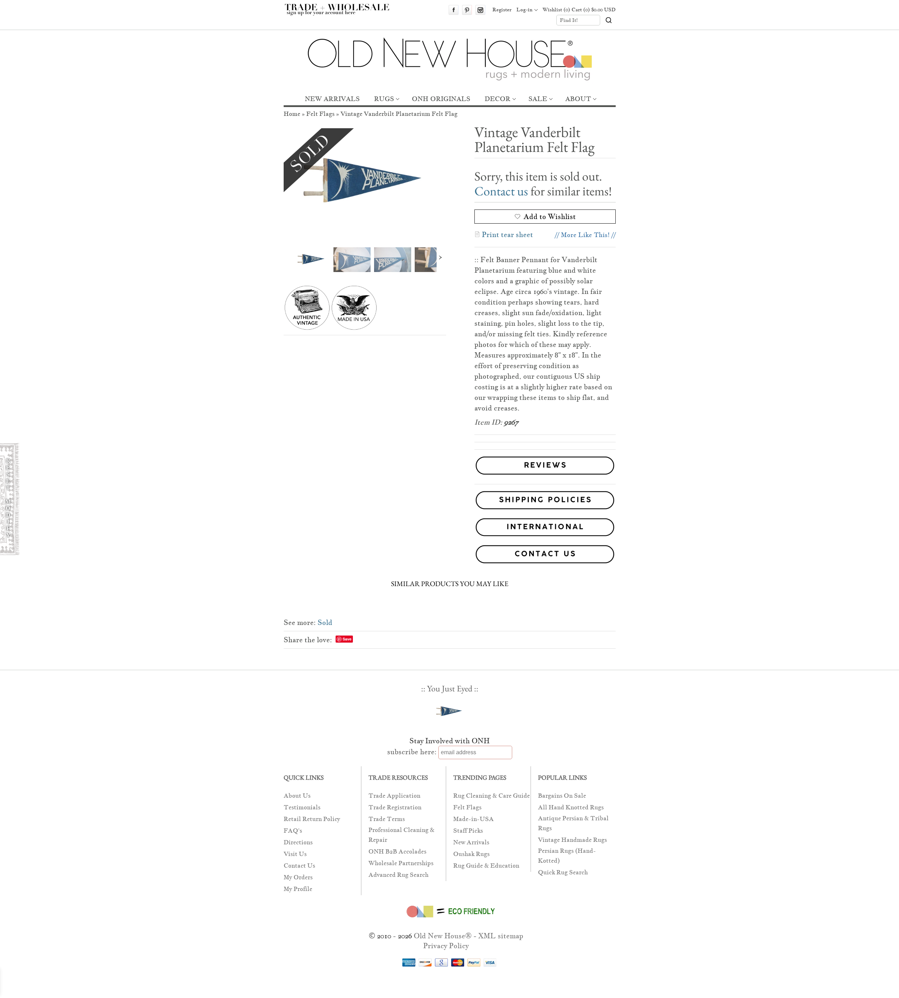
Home (292, 114)
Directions (298, 842)
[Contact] (450, 555)
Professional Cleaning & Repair (401, 835)
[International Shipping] (450, 528)
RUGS (384, 99)
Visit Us (295, 854)
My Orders (298, 877)
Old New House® (443, 935)
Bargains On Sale (562, 795)
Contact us (501, 191)
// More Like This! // (585, 235)
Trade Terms (386, 819)
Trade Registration (394, 807)
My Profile (298, 889)
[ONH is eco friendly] (449, 918)
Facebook (454, 10)
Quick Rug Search (563, 872)
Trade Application (394, 795)
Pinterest (467, 10)
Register (501, 9)
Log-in (524, 9)
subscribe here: (412, 751)
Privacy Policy (446, 945)
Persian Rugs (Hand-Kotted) (567, 855)
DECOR (497, 99)
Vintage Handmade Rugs (572, 840)
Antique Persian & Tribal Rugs (573, 823)
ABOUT (578, 99)
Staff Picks (468, 830)
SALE (537, 99)
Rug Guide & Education (486, 865)
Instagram (480, 10)
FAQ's (293, 830)
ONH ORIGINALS (441, 99)
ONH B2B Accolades (397, 851)
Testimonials (302, 807)
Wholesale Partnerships (400, 863)
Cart (594, 9)
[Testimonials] (545, 475)
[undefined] (365, 182)
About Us (297, 795)
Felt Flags (320, 114)
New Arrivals (471, 842)
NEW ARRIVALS (332, 99)
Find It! (569, 20)
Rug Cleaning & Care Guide (491, 795)
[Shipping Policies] (450, 501)
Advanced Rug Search (398, 875)
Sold (325, 622)
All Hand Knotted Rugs (571, 807)
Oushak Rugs (471, 854)
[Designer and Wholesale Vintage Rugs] (341, 13)
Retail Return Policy (312, 819)
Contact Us (299, 865)
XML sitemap (500, 935)
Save (347, 639)
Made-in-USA (473, 819)
